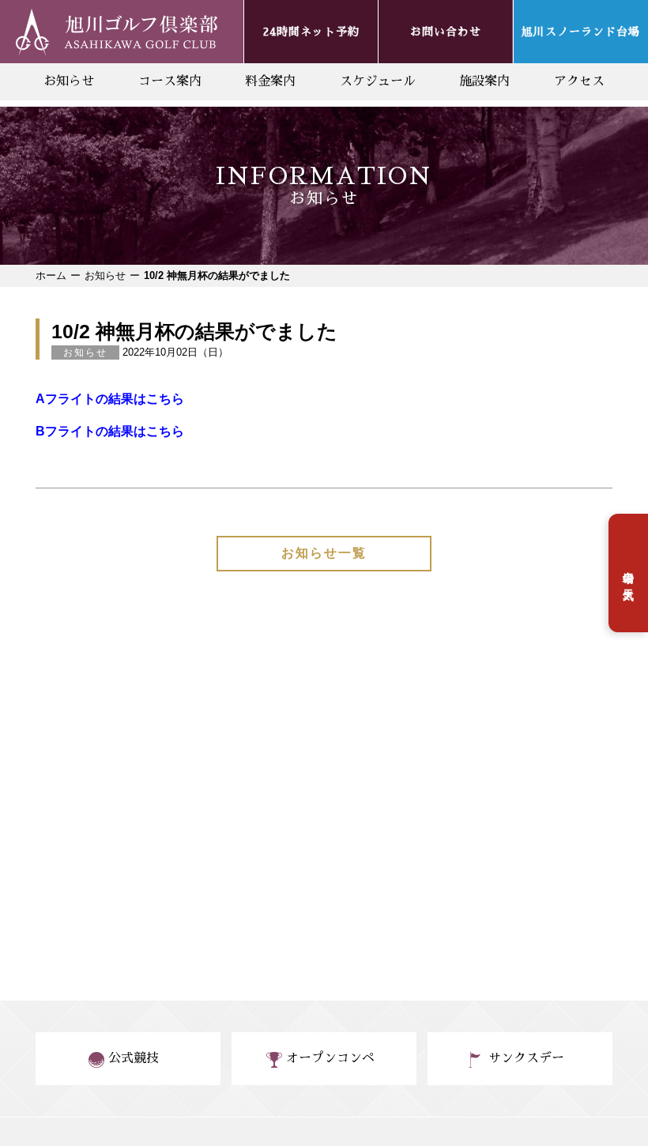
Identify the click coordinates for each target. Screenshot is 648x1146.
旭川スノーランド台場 (581, 31)
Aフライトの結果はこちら (110, 398)
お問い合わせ (445, 31)
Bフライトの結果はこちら (110, 431)
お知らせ (68, 81)
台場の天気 (628, 573)
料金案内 (270, 81)
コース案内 (170, 81)
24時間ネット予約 (311, 31)
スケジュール (378, 81)
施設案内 (484, 81)
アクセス (579, 81)
